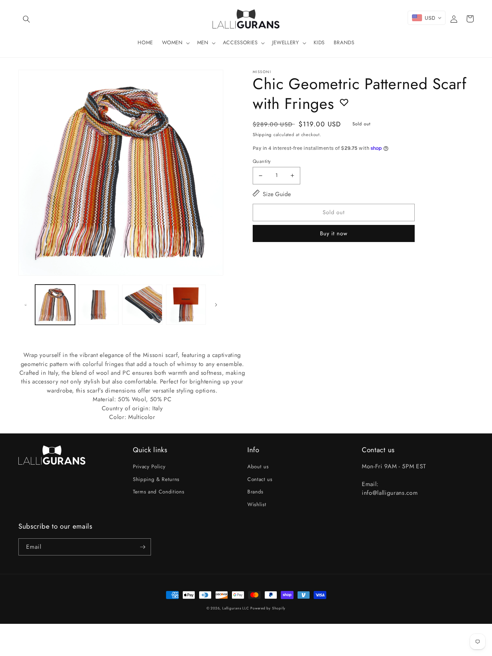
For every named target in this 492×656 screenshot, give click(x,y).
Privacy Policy (149, 466)
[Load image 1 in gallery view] (55, 304)
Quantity (262, 161)
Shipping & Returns (156, 479)
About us (257, 466)
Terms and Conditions (158, 491)
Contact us (259, 479)
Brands (255, 491)
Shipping (262, 134)
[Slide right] (216, 304)
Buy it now (334, 233)
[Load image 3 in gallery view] (142, 304)
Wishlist (256, 504)
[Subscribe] (143, 547)
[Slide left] (25, 304)
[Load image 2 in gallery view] (98, 304)
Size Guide (277, 194)
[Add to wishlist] (344, 102)
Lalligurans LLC (235, 608)
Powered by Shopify (267, 608)
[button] (26, 19)
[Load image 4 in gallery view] (186, 304)
